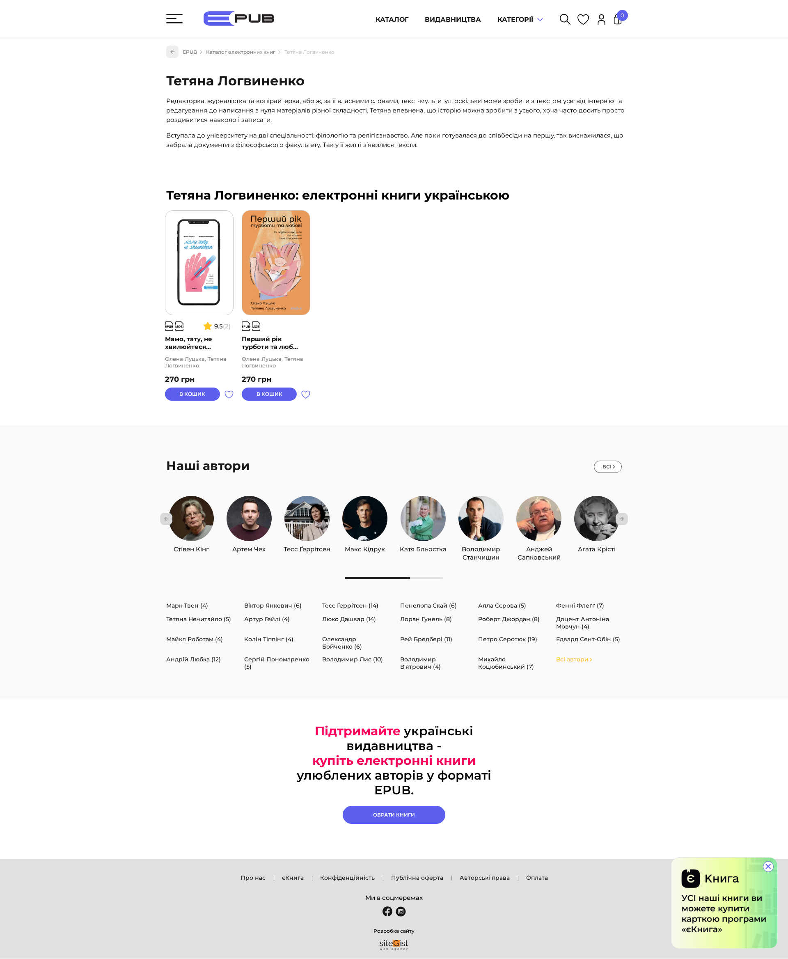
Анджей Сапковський (539, 547)
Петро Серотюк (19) (507, 639)
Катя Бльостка (423, 547)
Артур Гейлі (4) (267, 619)
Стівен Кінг (191, 547)
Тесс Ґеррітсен (307, 547)
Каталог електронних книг (240, 52)
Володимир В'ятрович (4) (420, 663)
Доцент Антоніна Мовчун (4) (582, 622)
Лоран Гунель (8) (426, 619)
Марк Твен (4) (187, 605)
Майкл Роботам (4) (194, 639)
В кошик (192, 394)
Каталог (392, 19)
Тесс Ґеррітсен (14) (350, 605)
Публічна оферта (417, 877)
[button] (166, 519)
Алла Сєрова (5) (502, 605)
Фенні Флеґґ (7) (580, 605)
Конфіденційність (347, 877)
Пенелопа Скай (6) (428, 605)
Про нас (253, 877)
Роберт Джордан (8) (509, 619)
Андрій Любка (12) (193, 659)
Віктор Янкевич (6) (273, 605)
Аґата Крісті (597, 547)
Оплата (537, 877)
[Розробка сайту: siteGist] (394, 945)
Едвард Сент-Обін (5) (588, 639)
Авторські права (485, 877)
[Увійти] (601, 21)
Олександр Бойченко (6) (342, 643)
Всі (607, 466)
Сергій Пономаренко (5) (276, 663)
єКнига (293, 877)
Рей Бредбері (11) (426, 639)
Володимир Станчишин (481, 547)
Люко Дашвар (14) (349, 619)
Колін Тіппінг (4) (268, 639)
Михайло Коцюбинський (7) (506, 663)
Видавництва (453, 19)
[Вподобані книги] (583, 21)
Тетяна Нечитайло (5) (198, 619)
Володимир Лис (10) (352, 659)
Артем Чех (249, 547)
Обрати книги (394, 815)
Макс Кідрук (365, 547)
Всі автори (572, 659)
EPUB (190, 52)
